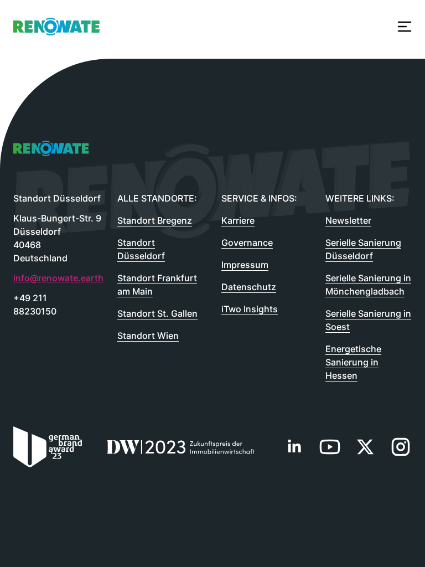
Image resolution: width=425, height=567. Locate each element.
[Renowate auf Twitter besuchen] (365, 447)
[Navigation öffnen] (404, 26)
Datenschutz (248, 286)
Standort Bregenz (154, 220)
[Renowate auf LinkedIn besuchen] (294, 447)
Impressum (244, 264)
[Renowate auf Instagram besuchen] (401, 447)
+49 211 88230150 (34, 304)
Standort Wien (148, 335)
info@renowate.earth (39, 278)
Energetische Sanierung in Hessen (353, 362)
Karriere (238, 220)
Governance (247, 242)
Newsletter (348, 220)
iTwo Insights (249, 309)
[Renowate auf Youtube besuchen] (330, 447)
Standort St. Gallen (157, 313)
